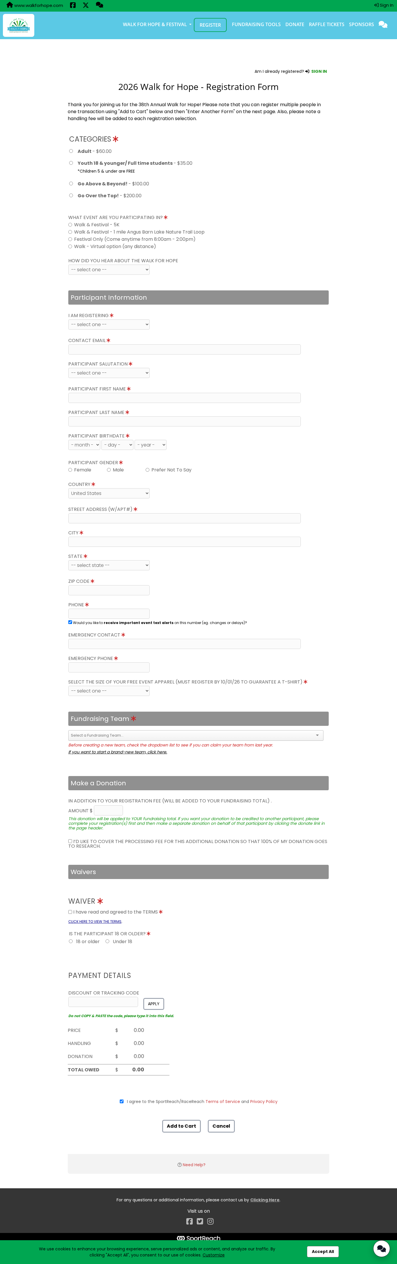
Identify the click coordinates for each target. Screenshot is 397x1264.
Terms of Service (222, 1101)
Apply (154, 1004)
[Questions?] (99, 5)
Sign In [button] (386, 5)
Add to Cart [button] (181, 1126)
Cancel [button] (221, 1126)
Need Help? (194, 1165)
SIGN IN (319, 71)
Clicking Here (265, 1200)
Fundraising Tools (256, 24)
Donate (294, 24)
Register (210, 25)
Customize (214, 1255)
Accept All (323, 1251)
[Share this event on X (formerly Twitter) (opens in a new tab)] (86, 6)
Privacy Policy (264, 1101)
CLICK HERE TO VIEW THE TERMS (94, 921)
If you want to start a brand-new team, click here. (117, 752)
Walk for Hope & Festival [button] (155, 24)
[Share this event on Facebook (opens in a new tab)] (73, 6)
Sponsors (361, 24)
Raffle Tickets (326, 24)
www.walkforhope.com (38, 5)
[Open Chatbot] (381, 1248)
